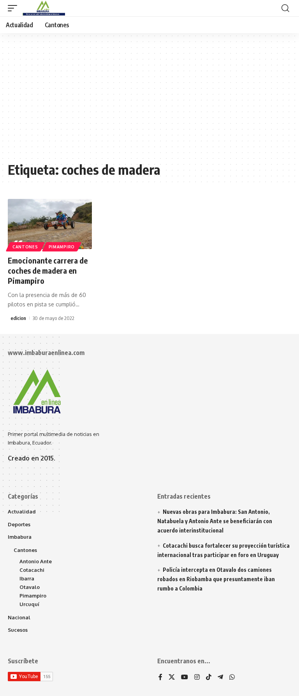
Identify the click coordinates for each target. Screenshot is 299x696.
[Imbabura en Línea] (43, 8)
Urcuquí (29, 604)
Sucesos (18, 630)
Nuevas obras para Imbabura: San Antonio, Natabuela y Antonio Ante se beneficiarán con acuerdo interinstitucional (214, 521)
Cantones (25, 246)
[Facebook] (160, 677)
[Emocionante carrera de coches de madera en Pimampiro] (50, 224)
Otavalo (29, 587)
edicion (18, 318)
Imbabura (20, 537)
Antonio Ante (35, 561)
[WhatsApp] (232, 677)
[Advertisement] (149, 101)
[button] (14, 8)
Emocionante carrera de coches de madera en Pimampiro (48, 270)
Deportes (19, 524)
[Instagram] (197, 677)
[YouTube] (184, 677)
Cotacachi (31, 570)
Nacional (19, 617)
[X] (171, 677)
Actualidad (22, 511)
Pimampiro (62, 246)
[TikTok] (209, 677)
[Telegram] (220, 677)
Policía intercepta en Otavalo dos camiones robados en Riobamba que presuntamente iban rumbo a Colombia (216, 579)
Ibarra (26, 578)
